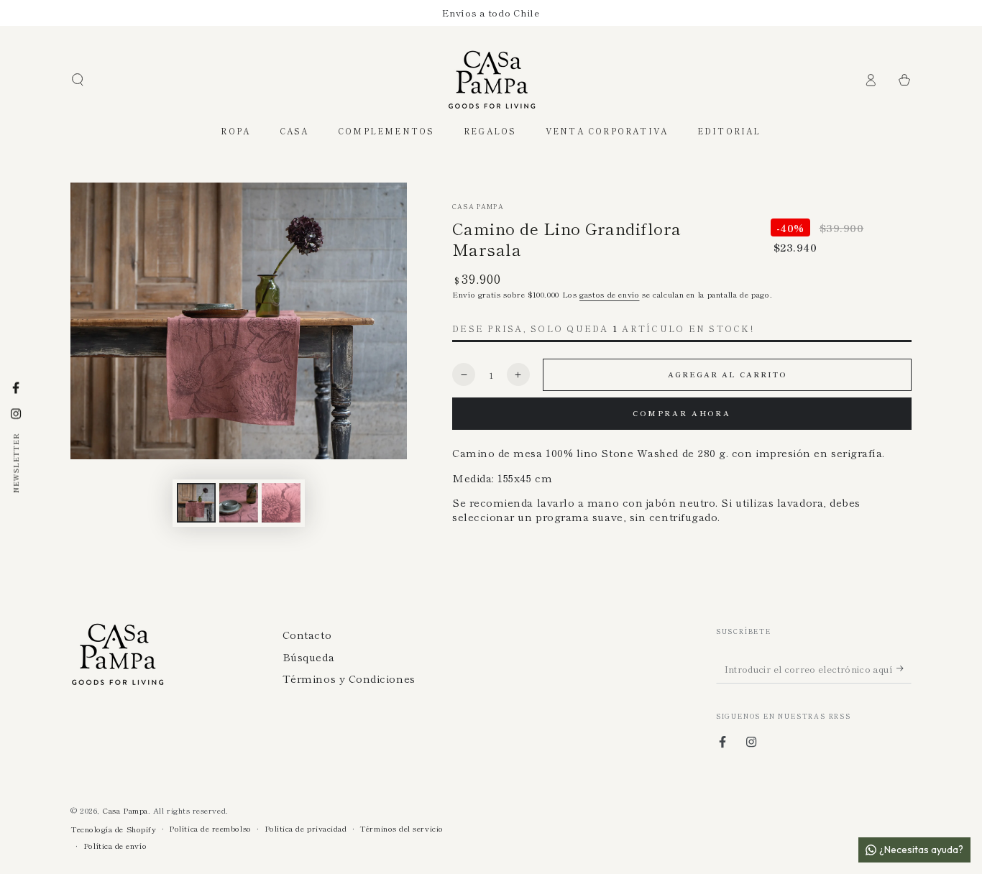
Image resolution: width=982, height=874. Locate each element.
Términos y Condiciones (349, 678)
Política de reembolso (210, 828)
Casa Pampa (478, 206)
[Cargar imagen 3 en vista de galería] (281, 503)
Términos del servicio (401, 828)
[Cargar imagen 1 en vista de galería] (196, 503)
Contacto (307, 634)
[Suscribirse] (904, 668)
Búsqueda (308, 656)
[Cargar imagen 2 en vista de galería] (238, 503)
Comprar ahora (681, 413)
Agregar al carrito (727, 374)
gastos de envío (609, 294)
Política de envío (115, 845)
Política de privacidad (306, 828)
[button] (78, 79)
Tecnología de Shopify (113, 829)
